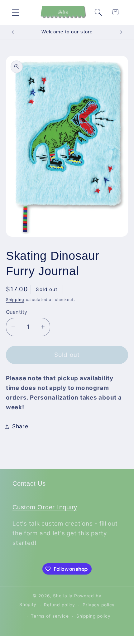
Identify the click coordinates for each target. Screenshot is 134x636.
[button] (15, 12)
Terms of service (50, 616)
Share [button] (20, 426)
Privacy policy (99, 604)
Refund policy (59, 604)
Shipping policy (93, 616)
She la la (63, 595)
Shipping (15, 299)
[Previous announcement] (13, 32)
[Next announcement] (121, 32)
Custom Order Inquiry (44, 507)
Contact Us (29, 483)
